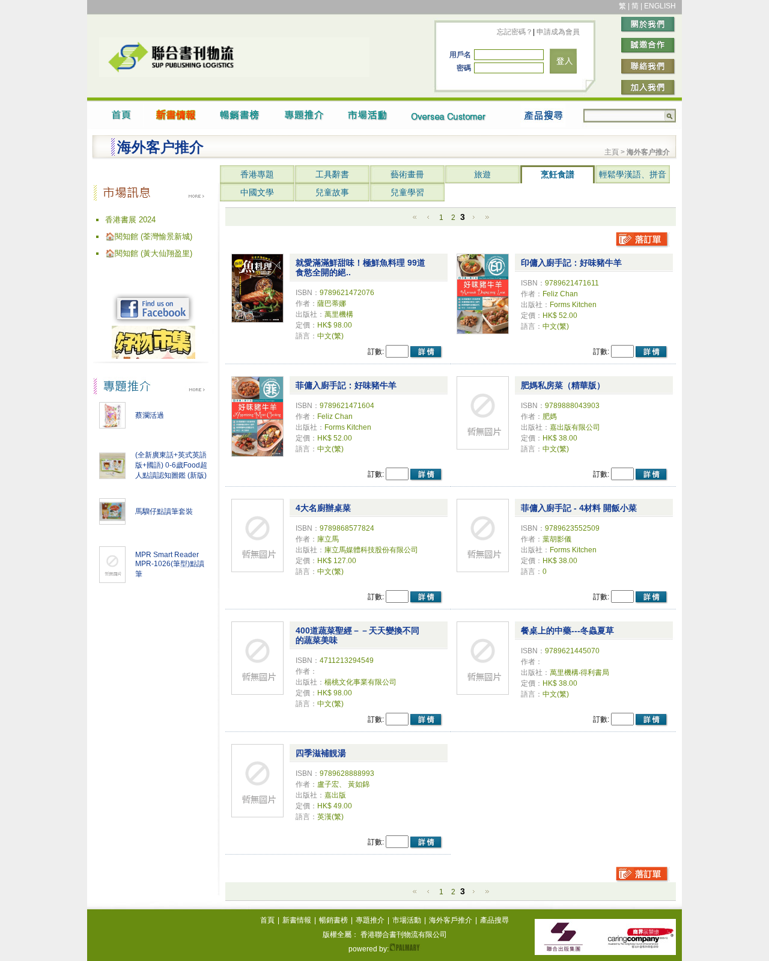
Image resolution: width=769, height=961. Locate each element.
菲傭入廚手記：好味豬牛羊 (346, 385)
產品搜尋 (494, 920)
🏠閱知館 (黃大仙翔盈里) (148, 253)
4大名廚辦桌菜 (323, 508)
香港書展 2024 (130, 219)
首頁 (267, 920)
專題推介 (370, 920)
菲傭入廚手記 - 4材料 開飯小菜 (579, 508)
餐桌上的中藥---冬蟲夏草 (567, 630)
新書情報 (296, 920)
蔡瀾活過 (149, 415)
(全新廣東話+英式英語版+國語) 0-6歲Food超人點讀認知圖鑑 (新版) (171, 465)
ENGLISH (660, 6)
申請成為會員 (557, 32)
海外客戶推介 (450, 920)
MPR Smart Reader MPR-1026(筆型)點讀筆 (169, 564)
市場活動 (406, 920)
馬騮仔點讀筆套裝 (164, 511)
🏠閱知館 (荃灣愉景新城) (148, 236)
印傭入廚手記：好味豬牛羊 (571, 262)
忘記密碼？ (515, 32)
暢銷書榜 (333, 920)
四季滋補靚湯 (321, 753)
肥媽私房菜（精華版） (563, 385)
